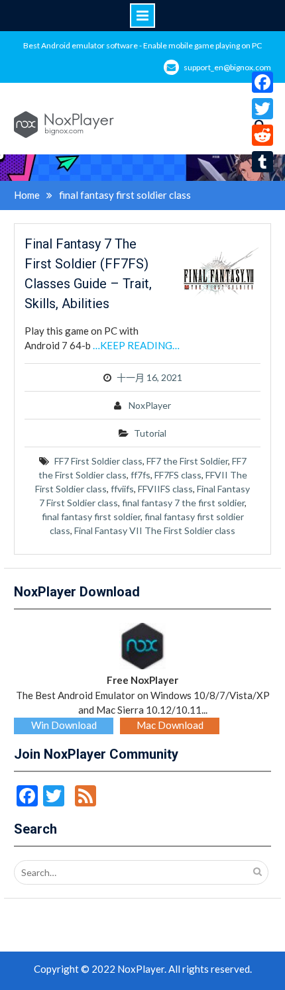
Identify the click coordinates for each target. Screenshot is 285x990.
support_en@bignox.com (227, 67)
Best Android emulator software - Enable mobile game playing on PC (142, 45)
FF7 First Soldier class (98, 461)
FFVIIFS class (165, 488)
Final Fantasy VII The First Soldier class (154, 530)
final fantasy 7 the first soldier (183, 502)
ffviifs (122, 488)
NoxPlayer (150, 405)
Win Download (64, 725)
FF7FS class (177, 474)
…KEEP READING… (136, 345)
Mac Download (170, 725)
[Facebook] (262, 82)
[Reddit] (262, 135)
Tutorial (150, 433)
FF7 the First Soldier (187, 461)
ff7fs (140, 474)
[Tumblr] (262, 161)
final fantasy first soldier (91, 516)
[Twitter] (262, 108)
